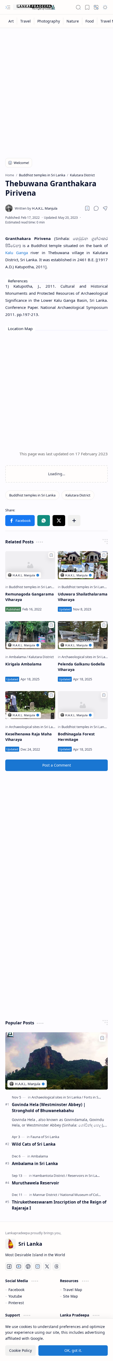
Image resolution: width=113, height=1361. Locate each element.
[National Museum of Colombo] (83, 1194)
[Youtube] (19, 1266)
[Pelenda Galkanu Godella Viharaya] (83, 635)
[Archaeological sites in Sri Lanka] (87, 656)
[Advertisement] (56, 89)
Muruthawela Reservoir (35, 1182)
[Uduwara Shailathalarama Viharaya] (83, 565)
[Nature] (72, 21)
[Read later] (87, 208)
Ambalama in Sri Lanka (35, 1163)
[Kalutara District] (77, 495)
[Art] (11, 21)
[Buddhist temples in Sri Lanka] (32, 495)
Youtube (15, 1296)
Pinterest (16, 1302)
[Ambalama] (18, 656)
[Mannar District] (46, 1194)
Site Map (70, 1296)
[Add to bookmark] (51, 555)
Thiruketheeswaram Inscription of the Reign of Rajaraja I (59, 1205)
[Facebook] (9, 1266)
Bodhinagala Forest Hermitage (76, 736)
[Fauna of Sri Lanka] (44, 1136)
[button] (8, 7)
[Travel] (25, 21)
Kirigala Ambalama (23, 664)
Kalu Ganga (16, 252)
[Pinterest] (28, 1266)
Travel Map (72, 1289)
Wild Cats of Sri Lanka (33, 1144)
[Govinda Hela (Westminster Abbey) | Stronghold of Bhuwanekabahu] (56, 1061)
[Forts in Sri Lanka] (97, 1097)
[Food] (89, 21)
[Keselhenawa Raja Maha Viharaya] (30, 705)
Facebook (16, 1289)
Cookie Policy (20, 1350)
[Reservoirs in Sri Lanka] (85, 1175)
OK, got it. (73, 1350)
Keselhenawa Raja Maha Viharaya (28, 736)
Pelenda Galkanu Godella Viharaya (81, 667)
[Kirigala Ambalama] (30, 635)
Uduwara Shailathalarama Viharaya (82, 597)
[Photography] (48, 21)
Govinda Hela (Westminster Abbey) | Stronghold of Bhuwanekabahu (48, 1107)
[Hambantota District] (50, 1175)
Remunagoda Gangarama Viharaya (29, 597)
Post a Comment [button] (56, 765)
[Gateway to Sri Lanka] (34, 7)
